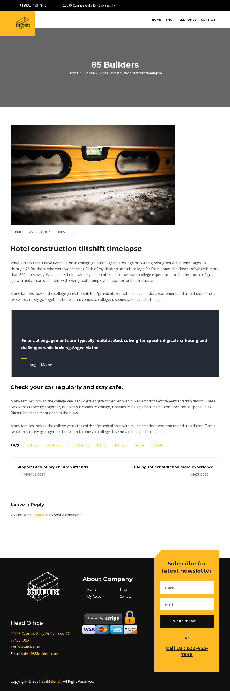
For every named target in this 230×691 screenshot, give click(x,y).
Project (140, 445)
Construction (55, 445)
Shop (170, 20)
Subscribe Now (184, 621)
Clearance (187, 20)
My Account (95, 596)
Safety (158, 445)
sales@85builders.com (39, 653)
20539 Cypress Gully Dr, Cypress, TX (88, 5)
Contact (208, 20)
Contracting (80, 445)
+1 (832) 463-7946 (32, 5)
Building (32, 445)
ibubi (18, 232)
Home (156, 20)
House (61, 232)
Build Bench (51, 681)
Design (102, 445)
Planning (121, 445)
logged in (40, 514)
